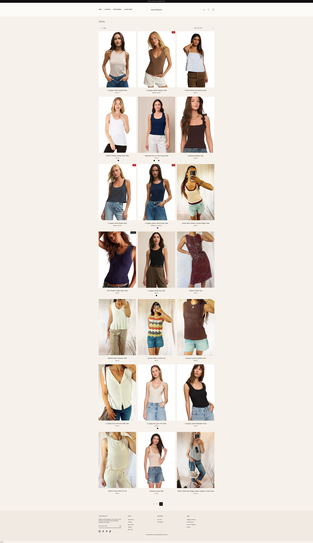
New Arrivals (131, 519)
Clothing (130, 522)
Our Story (159, 519)
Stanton (130, 527)
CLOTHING (107, 9)
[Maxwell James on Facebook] (103, 531)
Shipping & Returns (191, 519)
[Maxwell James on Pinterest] (107, 531)
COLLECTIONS (128, 9)
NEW (100, 9)
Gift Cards (130, 529)
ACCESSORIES (117, 9)
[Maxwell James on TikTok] (110, 531)
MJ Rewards (160, 522)
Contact (188, 527)
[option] (156, 1)
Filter (104, 28)
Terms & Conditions (191, 524)
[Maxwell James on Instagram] (100, 531)
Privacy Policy (190, 522)
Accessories (131, 524)
